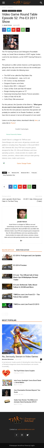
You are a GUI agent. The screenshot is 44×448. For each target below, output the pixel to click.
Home (4, 7)
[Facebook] (16, 435)
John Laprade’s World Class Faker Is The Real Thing (11, 200)
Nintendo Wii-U (25, 172)
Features (10, 7)
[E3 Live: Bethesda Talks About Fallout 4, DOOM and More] (7, 286)
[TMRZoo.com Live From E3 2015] (7, 305)
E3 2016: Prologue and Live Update (27, 255)
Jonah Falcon (8, 25)
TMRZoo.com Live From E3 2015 (26, 304)
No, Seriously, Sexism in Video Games (20, 356)
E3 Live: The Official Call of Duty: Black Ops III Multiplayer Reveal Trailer (25, 277)
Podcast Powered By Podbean (13, 134)
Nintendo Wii (15, 172)
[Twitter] (27, 435)
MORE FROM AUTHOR (22, 250)
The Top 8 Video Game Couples (24, 371)
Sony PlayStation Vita (9, 175)
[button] (41, 2)
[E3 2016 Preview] (7, 267)
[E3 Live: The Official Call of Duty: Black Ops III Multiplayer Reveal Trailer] (7, 276)
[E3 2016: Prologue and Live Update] (7, 257)
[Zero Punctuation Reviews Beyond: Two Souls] (6, 392)
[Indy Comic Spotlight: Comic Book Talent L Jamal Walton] (7, 382)
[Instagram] (22, 435)
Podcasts (34, 172)
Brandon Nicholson (8, 359)
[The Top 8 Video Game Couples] (6, 373)
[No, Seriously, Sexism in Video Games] (22, 339)
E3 (9, 172)
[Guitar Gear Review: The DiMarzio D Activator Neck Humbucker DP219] (7, 401)
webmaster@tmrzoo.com (25, 429)
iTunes (13, 123)
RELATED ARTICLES (8, 250)
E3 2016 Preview (20, 265)
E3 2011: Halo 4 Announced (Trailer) (33, 200)
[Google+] (22, 241)
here (36, 120)
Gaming (19, 10)
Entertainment (12, 10)
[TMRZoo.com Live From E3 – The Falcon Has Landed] (7, 296)
